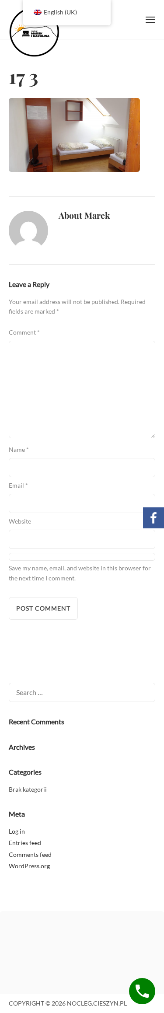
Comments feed (30, 854)
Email (18, 485)
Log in (17, 831)
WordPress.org (29, 866)
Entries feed (25, 842)
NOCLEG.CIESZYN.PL (52, 32)
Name (19, 449)
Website (20, 521)
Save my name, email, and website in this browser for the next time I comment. (80, 572)
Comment (24, 332)
